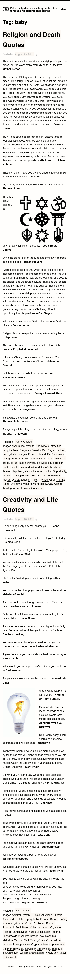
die (30, 923)
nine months (44, 471)
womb (16, 488)
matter (15, 467)
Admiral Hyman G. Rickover (28, 915)
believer (14, 450)
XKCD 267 (52, 953)
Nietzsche (30, 471)
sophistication (57, 944)
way (50, 484)
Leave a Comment (32, 488)
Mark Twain (30, 940)
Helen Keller (29, 927)
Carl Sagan (48, 450)
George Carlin (38, 458)
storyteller (30, 948)
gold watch (60, 458)
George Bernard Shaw (15, 458)
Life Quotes (22, 910)
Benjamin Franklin (30, 450)
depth (6, 454)
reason (7, 479)
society (16, 479)
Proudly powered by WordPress (21, 966)
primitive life (27, 944)
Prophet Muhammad (49, 475)
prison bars (41, 944)
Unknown (16, 484)
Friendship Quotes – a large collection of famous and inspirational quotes (35, 9)
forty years (58, 454)
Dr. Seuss (39, 923)
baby (5, 450)
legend (56, 932)
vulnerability (40, 484)
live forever (31, 936)
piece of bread (28, 475)
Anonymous (42, 446)
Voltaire (27, 484)
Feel (18, 927)
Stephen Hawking (13, 948)
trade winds (43, 948)
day (17, 923)
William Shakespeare (32, 953)
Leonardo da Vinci (13, 936)
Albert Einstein (53, 915)
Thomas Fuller (46, 479)
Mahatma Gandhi (13, 940)
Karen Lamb (36, 932)
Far (49, 454)
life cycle (42, 463)
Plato (16, 944)
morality (47, 467)
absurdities (18, 446)
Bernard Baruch (49, 919)
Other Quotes (24, 441)
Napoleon (17, 471)
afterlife (30, 446)
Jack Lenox (57, 966)
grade (6, 463)
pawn (16, 475)
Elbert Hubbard (37, 454)
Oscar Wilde (53, 940)
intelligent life (45, 927)
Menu (64, 9)
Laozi (47, 932)
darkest (61, 450)
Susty (46, 966)
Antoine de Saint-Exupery (17, 919)
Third (34, 479)
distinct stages (18, 454)
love (41, 936)
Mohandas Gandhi (31, 467)
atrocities (56, 446)
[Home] (6, 11)
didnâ (24, 923)
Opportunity (59, 471)
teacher (25, 479)
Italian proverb (27, 463)
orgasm (7, 475)
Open (41, 940)
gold (50, 458)
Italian (14, 463)
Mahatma (50, 936)
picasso (7, 944)
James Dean (20, 932)
